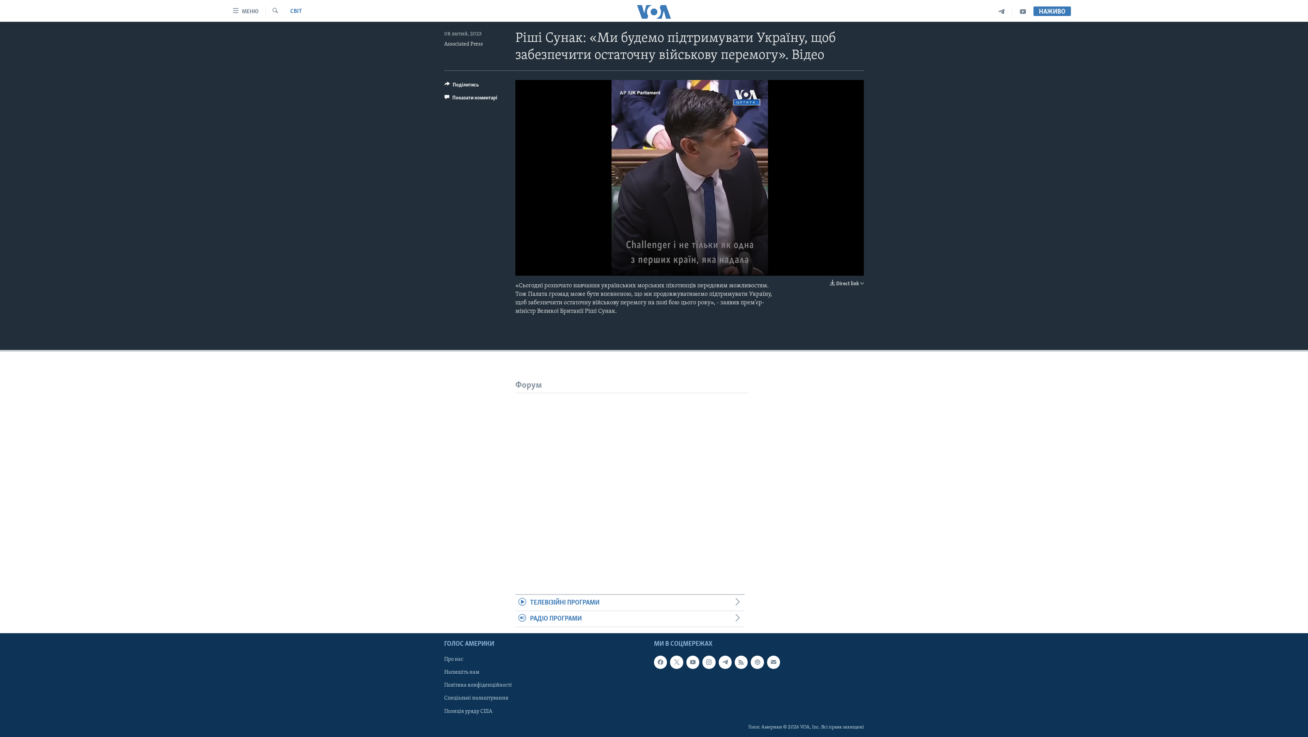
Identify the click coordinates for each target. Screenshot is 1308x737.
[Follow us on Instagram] (708, 662)
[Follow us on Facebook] (660, 662)
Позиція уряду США (468, 711)
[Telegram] (1001, 11)
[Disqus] (632, 478)
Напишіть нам (461, 672)
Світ (296, 12)
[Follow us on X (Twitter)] (676, 662)
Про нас (453, 659)
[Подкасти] (757, 662)
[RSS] (741, 662)
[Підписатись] (773, 662)
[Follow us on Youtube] (692, 662)
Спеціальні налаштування (476, 698)
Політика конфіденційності (478, 685)
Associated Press (463, 44)
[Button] (462, 86)
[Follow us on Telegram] (725, 662)
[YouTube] (1022, 11)
